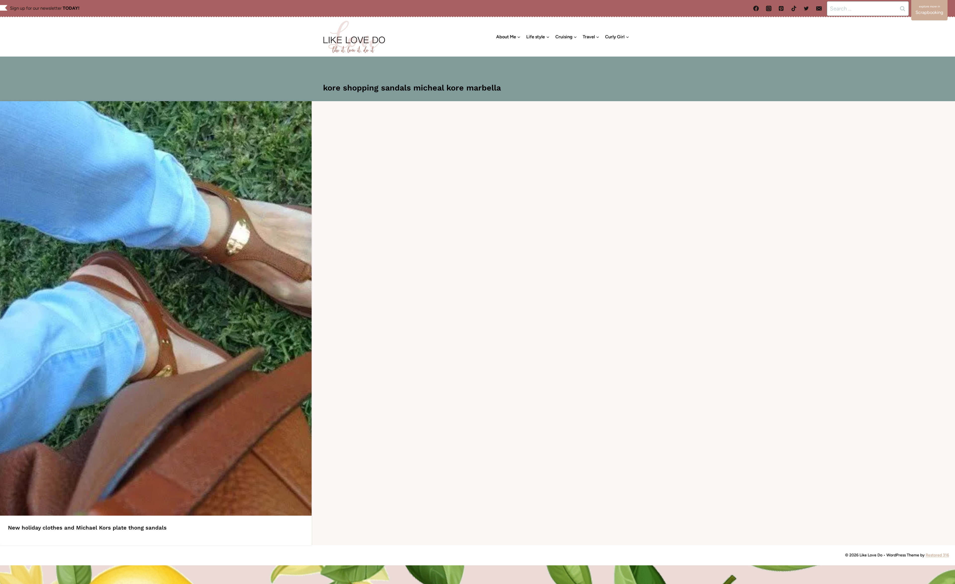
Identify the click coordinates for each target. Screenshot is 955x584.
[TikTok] (793, 8)
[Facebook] (756, 8)
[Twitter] (806, 8)
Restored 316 (937, 555)
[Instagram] (768, 8)
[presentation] (156, 308)
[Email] (818, 8)
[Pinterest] (781, 8)
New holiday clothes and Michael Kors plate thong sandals (87, 528)
